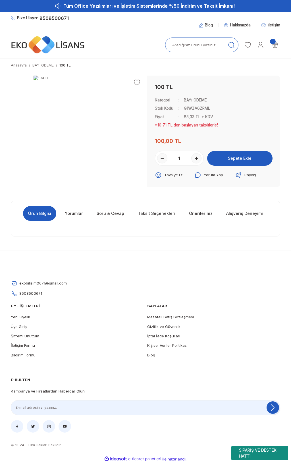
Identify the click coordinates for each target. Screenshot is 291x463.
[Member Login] (260, 44)
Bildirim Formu (23, 355)
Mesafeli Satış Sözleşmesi (170, 317)
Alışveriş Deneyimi (244, 213)
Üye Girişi (19, 326)
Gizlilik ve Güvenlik (163, 326)
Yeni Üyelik (20, 317)
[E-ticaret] (144, 459)
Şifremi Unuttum (25, 336)
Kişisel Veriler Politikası (167, 345)
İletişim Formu (23, 345)
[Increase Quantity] (196, 158)
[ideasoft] (115, 459)
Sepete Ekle (239, 158)
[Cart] (275, 44)
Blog (151, 355)
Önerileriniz (201, 213)
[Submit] (273, 407)
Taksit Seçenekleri (156, 213)
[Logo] (48, 45)
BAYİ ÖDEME (195, 100)
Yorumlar (74, 213)
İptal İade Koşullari (163, 336)
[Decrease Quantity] (162, 158)
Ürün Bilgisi (39, 213)
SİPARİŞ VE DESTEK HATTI (258, 453)
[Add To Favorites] (137, 82)
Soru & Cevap (110, 213)
